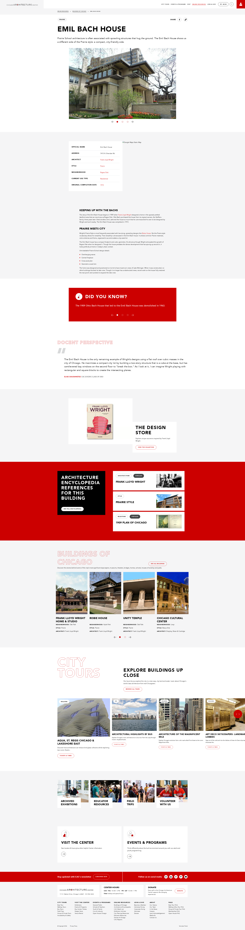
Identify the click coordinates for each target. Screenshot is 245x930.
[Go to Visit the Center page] (63, 854)
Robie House (146, 233)
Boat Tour (60, 905)
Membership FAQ (174, 911)
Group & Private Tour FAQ (177, 909)
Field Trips (60, 911)
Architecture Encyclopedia (122, 907)
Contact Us (153, 917)
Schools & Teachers (99, 907)
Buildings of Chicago (120, 905)
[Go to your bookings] (241, 4)
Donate (136, 913)
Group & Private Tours (64, 913)
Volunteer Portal (183, 926)
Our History (153, 905)
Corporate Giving (139, 909)
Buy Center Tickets (81, 909)
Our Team (153, 907)
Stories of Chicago (119, 917)
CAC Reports (118, 919)
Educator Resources (120, 915)
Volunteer (137, 911)
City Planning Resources (121, 913)
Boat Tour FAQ (173, 905)
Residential (104, 179)
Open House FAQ (174, 913)
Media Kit (153, 915)
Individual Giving (139, 907)
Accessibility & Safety (64, 915)
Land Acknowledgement (157, 913)
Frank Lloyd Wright (107, 160)
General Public (97, 905)
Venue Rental (79, 913)
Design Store (79, 911)
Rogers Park (104, 172)
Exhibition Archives (120, 911)
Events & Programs (81, 907)
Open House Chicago (99, 913)
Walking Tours (61, 907)
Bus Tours (60, 909)
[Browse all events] (129, 856)
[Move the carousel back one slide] (112, 121)
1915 (102, 185)
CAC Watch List (119, 909)
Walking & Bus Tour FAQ (176, 907)
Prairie (102, 166)
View (105, 893)
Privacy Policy (73, 926)
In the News (153, 909)
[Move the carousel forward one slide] (132, 121)
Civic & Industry (98, 911)
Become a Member (140, 905)
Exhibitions (78, 905)
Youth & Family (97, 909)
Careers (152, 911)
